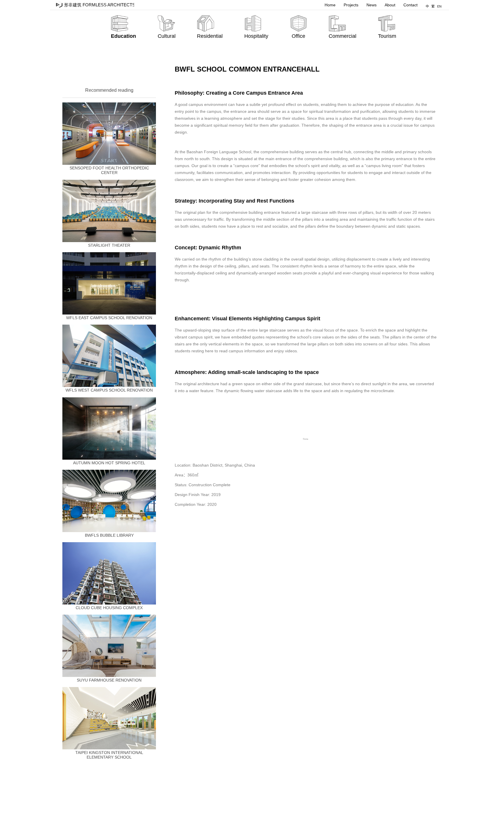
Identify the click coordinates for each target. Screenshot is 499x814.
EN (439, 6)
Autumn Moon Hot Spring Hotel (109, 463)
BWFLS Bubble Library (109, 535)
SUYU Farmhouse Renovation (109, 680)
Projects (351, 5)
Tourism (387, 36)
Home (330, 5)
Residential (210, 36)
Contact (410, 5)
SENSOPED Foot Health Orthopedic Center (109, 170)
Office (298, 36)
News (371, 5)
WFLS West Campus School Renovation (109, 390)
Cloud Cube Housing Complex (109, 607)
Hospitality (256, 36)
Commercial (342, 36)
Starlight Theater (109, 245)
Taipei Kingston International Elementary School (109, 754)
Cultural (167, 36)
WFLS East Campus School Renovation (109, 317)
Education (123, 36)
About (390, 5)
